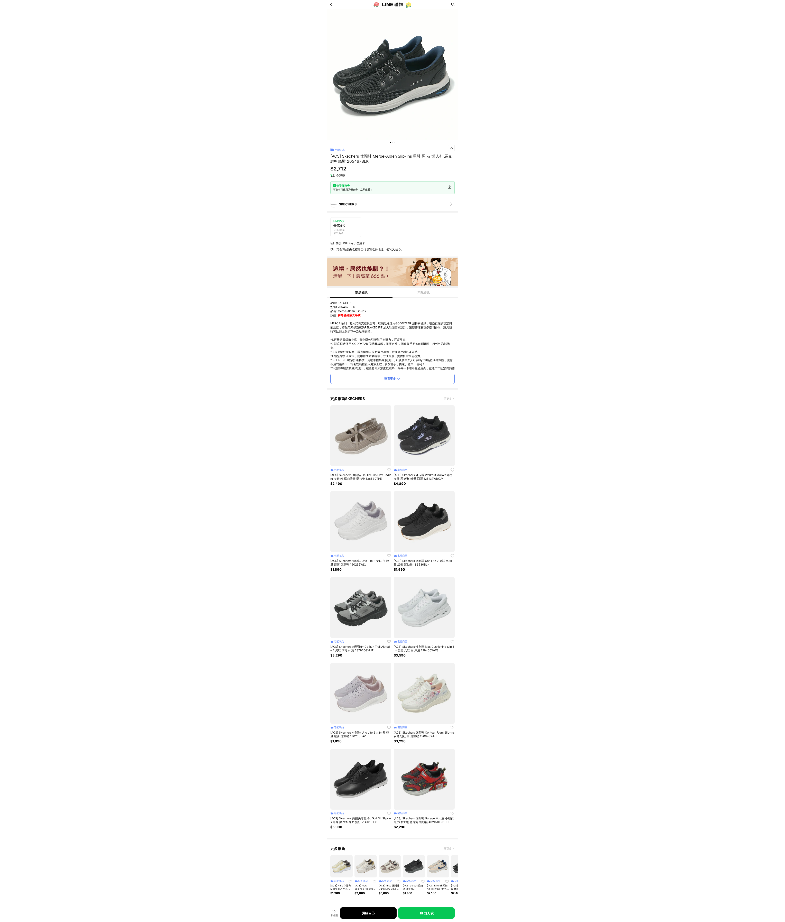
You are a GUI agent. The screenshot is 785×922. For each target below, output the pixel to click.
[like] (389, 470)
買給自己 (368, 913)
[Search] (453, 4)
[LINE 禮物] (392, 4)
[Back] (332, 4)
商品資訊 (361, 293)
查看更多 (390, 378)
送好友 (429, 913)
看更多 (448, 398)
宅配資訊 (423, 293)
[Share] (451, 148)
